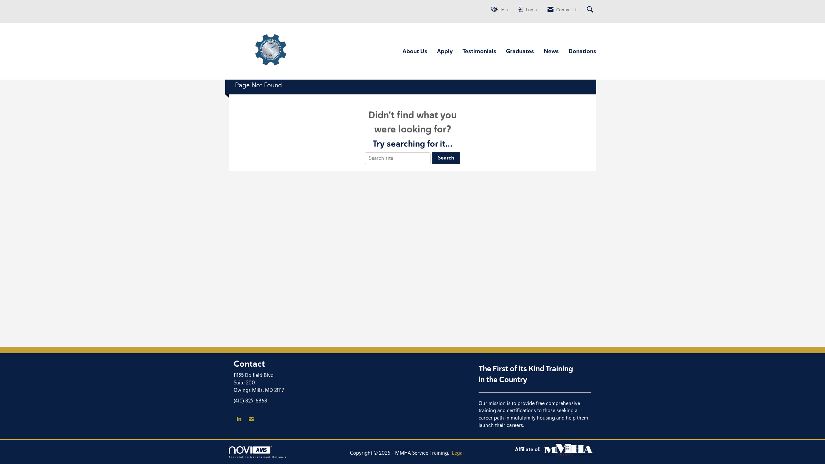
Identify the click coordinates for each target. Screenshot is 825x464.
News (551, 51)
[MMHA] (568, 449)
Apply (445, 51)
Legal (458, 453)
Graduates (520, 51)
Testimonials (479, 51)
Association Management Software (258, 457)
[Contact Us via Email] (251, 419)
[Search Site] (591, 10)
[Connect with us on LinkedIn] (239, 419)
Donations (582, 51)
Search (446, 157)
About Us (415, 51)
